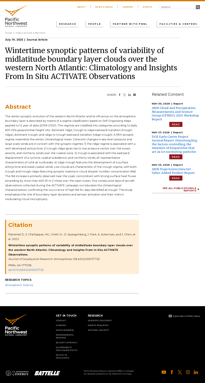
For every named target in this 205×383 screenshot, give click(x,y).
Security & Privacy (66, 342)
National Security (98, 330)
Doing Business (65, 330)
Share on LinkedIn (129, 95)
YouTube (164, 372)
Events (147, 7)
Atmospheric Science (19, 285)
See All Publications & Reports (180, 189)
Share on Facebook (120, 95)
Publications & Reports (30, 33)
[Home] (16, 16)
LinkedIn (196, 372)
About (81, 7)
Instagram (188, 372)
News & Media (104, 7)
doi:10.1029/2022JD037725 (26, 269)
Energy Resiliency (98, 325)
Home (8, 33)
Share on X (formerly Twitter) (125, 95)
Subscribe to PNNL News (186, 316)
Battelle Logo (47, 373)
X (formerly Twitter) (180, 372)
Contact (61, 320)
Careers (128, 7)
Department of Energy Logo (17, 373)
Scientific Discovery (100, 320)
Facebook (172, 372)
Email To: (134, 95)
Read (176, 124)
